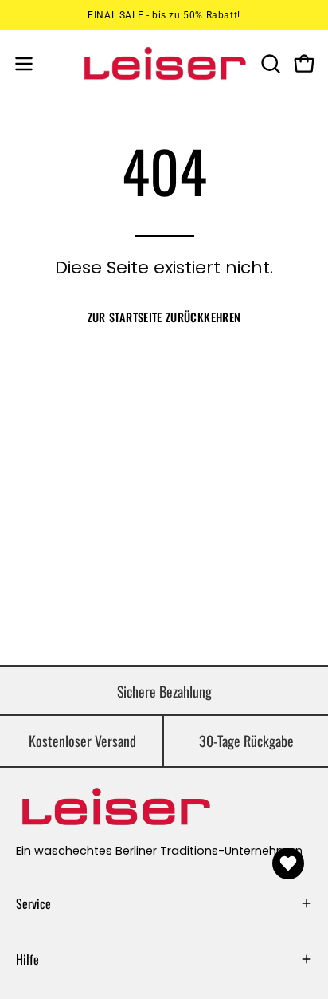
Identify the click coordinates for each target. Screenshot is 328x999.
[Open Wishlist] (288, 863)
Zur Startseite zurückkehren (164, 317)
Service (33, 903)
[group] (164, 15)
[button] (269, 64)
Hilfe (27, 959)
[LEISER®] (164, 63)
